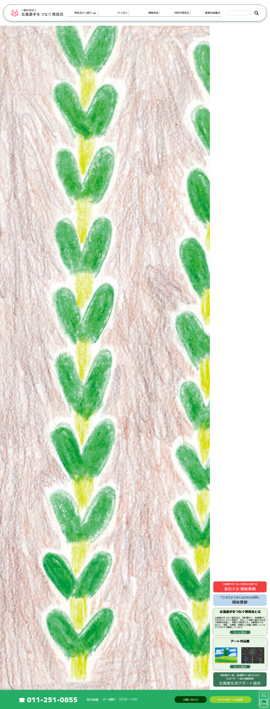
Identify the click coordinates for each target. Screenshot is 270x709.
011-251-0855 (52, 699)
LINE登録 (230, 699)
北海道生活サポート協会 (240, 679)
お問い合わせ (190, 699)
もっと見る (240, 632)
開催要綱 (240, 600)
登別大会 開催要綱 (240, 586)
